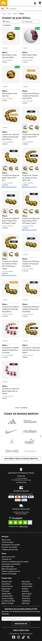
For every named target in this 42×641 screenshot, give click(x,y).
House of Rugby (7, 598)
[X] (28, 637)
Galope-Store (6, 593)
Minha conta (6, 540)
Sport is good (26, 593)
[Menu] (2, 8)
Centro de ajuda (7, 542)
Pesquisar (12, 8)
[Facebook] (13, 637)
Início (4, 14)
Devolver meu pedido (9, 547)
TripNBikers (26, 601)
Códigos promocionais (10, 549)
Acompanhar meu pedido (11, 544)
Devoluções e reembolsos (11, 564)
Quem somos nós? (8, 557)
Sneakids (25, 591)
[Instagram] (18, 637)
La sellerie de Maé (8, 601)
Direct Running (7, 586)
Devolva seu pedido (21, 513)
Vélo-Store (25, 603)
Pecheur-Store (27, 584)
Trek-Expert (26, 598)
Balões (15, 14)
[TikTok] (23, 637)
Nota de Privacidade (9, 573)
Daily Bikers (6, 584)
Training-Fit (26, 596)
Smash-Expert (27, 586)
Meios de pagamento (9, 569)
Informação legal (8, 566)
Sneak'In (25, 589)
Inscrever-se (21, 623)
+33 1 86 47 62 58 (21, 482)
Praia (9, 14)
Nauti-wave (26, 581)
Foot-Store (5, 591)
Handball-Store (7, 596)
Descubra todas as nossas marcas (21, 458)
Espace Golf (6, 589)
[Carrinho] (40, 3)
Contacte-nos (21, 476)
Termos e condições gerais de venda (15, 561)
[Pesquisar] (7, 8)
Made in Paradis (7, 603)
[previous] (1, 436)
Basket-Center (7, 581)
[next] (40, 436)
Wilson (4, 52)
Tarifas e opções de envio (11, 571)
